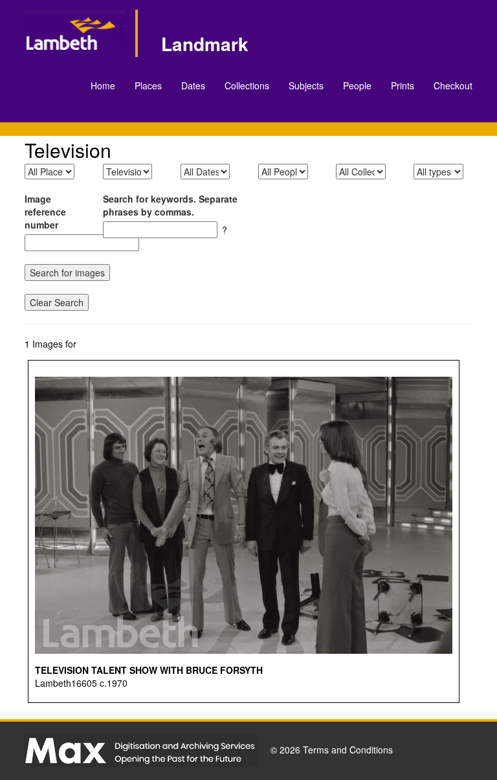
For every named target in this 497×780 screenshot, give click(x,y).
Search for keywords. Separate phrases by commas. (170, 205)
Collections (247, 85)
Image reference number (45, 211)
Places (148, 85)
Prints (402, 85)
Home (103, 85)
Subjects (306, 85)
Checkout (453, 85)
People (357, 85)
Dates (193, 85)
